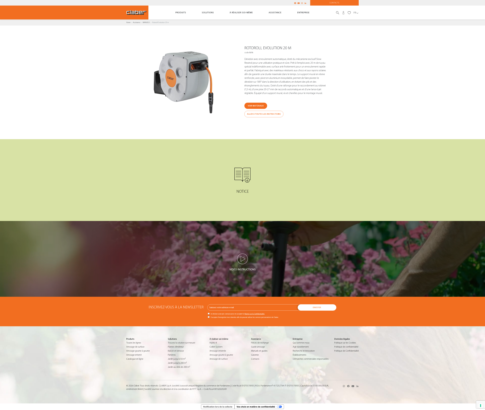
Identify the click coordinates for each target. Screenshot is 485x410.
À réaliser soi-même (241, 12)
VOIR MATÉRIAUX (256, 106)
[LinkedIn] (305, 3)
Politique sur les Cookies (345, 342)
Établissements (299, 355)
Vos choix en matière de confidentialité (256, 406)
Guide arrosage (258, 346)
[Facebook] (295, 3)
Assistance (275, 12)
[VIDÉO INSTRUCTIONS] (242, 259)
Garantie (255, 355)
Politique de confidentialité (346, 346)
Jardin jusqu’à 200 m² (177, 363)
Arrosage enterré (134, 355)
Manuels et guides (259, 351)
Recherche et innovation (304, 351)
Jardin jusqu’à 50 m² (177, 359)
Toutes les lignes (133, 342)
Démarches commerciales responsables (311, 359)
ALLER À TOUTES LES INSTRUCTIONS (264, 114)
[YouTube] (299, 3)
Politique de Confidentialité (346, 351)
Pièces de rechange (260, 342)
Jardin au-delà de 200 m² (179, 367)
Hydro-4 (213, 342)
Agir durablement (301, 346)
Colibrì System (216, 346)
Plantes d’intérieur (176, 346)
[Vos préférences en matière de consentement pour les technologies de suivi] (480, 405)
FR (355, 12)
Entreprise (303, 12)
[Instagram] (302, 3)
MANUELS (146, 22)
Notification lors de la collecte (217, 406)
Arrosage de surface (135, 346)
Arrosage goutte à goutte (138, 351)
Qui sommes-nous (301, 342)
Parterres (172, 355)
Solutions (208, 12)
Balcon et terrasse (176, 351)
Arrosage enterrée (218, 351)
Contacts (334, 3)
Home (128, 22)
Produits (180, 12)
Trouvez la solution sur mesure (181, 342)
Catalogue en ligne (134, 359)
